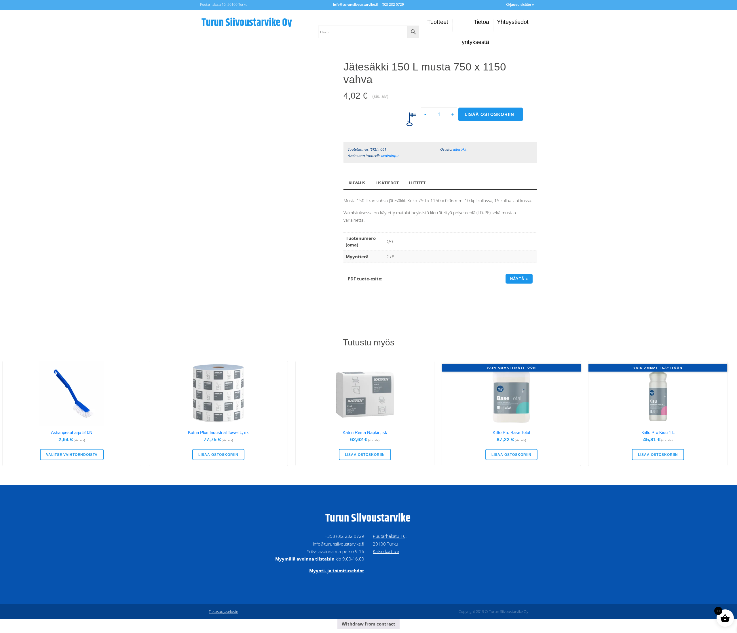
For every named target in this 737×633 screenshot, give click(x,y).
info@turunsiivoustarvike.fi (355, 4)
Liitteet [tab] (417, 182)
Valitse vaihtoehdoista (72, 455)
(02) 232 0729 (393, 4)
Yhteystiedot (513, 22)
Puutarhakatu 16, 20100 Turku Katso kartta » (390, 543)
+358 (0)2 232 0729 (344, 536)
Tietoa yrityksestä (475, 32)
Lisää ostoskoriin (489, 114)
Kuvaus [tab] (357, 182)
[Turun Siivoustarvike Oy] (256, 21)
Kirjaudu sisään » (520, 4)
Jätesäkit (459, 149)
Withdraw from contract (368, 624)
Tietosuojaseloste (223, 611)
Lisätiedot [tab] (387, 182)
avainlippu (390, 155)
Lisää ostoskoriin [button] (218, 455)
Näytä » (519, 279)
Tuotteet (437, 22)
